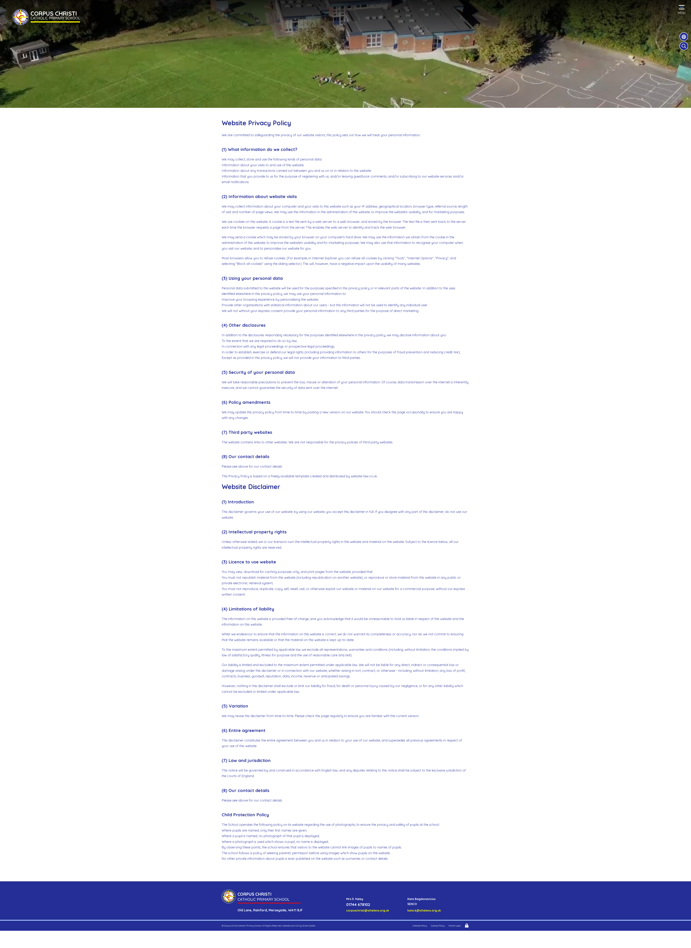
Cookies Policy (438, 925)
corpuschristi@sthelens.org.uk (367, 910)
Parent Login (455, 925)
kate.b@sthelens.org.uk (424, 910)
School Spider (308, 925)
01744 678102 (358, 904)
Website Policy (420, 925)
